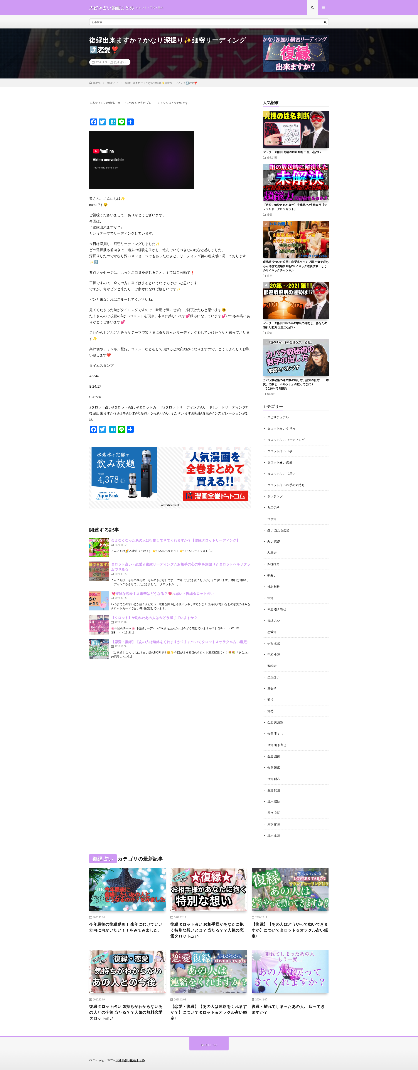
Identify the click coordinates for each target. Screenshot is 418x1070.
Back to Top (209, 1045)
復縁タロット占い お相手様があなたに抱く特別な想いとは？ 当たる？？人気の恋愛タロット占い (207, 930)
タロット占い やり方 (281, 428)
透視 (269, 214)
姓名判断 (272, 157)
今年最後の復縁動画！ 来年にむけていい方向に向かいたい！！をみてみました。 (126, 927)
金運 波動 (273, 756)
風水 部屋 (273, 824)
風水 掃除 (273, 801)
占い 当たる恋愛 (278, 530)
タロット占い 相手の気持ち (286, 485)
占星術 (271, 553)
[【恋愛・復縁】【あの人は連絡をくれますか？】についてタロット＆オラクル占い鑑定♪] (99, 649)
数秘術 (271, 393)
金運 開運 (273, 790)
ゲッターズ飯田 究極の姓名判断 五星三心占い (292, 152)
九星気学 (273, 507)
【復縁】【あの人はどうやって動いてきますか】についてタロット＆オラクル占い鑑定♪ (290, 930)
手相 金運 (273, 654)
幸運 (270, 598)
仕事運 (271, 519)
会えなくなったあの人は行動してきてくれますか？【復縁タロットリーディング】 (175, 540)
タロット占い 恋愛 (279, 462)
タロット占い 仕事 (279, 451)
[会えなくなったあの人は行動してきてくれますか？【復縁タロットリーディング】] (99, 547)
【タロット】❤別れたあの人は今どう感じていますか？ (154, 617)
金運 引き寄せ (276, 745)
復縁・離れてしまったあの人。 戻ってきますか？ (288, 1009)
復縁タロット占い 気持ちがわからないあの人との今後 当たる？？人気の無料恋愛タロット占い (126, 1012)
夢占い (271, 575)
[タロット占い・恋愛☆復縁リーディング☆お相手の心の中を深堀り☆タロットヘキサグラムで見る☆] (99, 571)
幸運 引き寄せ (276, 609)
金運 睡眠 (273, 767)
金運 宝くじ (275, 733)
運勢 (269, 332)
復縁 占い (120, 62)
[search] (325, 22)
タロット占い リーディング (286, 440)
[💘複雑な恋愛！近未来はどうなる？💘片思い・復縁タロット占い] (99, 600)
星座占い (273, 677)
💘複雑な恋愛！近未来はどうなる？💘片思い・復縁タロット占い (162, 593)
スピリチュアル (278, 417)
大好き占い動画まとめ (130, 1060)
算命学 (271, 688)
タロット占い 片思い (281, 473)
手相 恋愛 (273, 643)
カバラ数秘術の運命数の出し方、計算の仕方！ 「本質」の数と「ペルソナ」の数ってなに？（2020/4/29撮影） (296, 384)
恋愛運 (271, 632)
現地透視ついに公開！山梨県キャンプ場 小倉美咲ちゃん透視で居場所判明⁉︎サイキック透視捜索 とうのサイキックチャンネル (296, 266)
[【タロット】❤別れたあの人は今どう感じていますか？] (99, 625)
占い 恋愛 (273, 541)
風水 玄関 (273, 813)
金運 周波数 (275, 722)
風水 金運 (273, 835)
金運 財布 (273, 779)
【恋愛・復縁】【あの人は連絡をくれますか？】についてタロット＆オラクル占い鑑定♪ (180, 642)
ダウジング (275, 496)
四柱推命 (273, 564)
